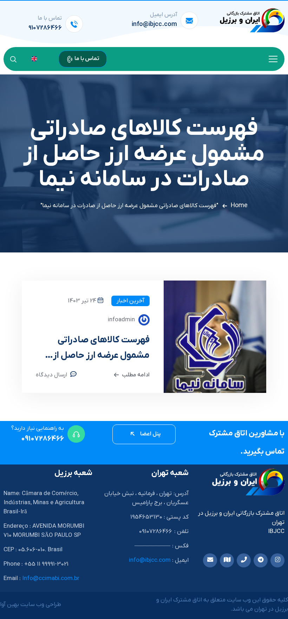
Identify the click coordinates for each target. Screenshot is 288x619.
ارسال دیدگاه (51, 375)
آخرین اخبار (130, 301)
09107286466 (42, 438)
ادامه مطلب (136, 374)
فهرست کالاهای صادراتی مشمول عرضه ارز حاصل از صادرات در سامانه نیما (101, 348)
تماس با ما (86, 58)
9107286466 (45, 28)
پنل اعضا (150, 433)
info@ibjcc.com (154, 24)
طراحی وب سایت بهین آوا (30, 604)
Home (239, 206)
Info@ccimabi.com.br (50, 578)
